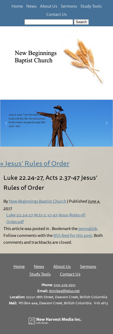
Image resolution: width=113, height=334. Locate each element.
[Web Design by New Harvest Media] (55, 322)
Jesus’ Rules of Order (34, 163)
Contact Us (56, 14)
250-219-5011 (64, 285)
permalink (87, 228)
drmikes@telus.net (64, 291)
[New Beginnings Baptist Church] (56, 86)
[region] (56, 123)
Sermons (69, 6)
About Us (48, 6)
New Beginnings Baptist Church (37, 201)
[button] (6, 123)
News (31, 6)
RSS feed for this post (72, 235)
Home (17, 6)
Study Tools (91, 6)
